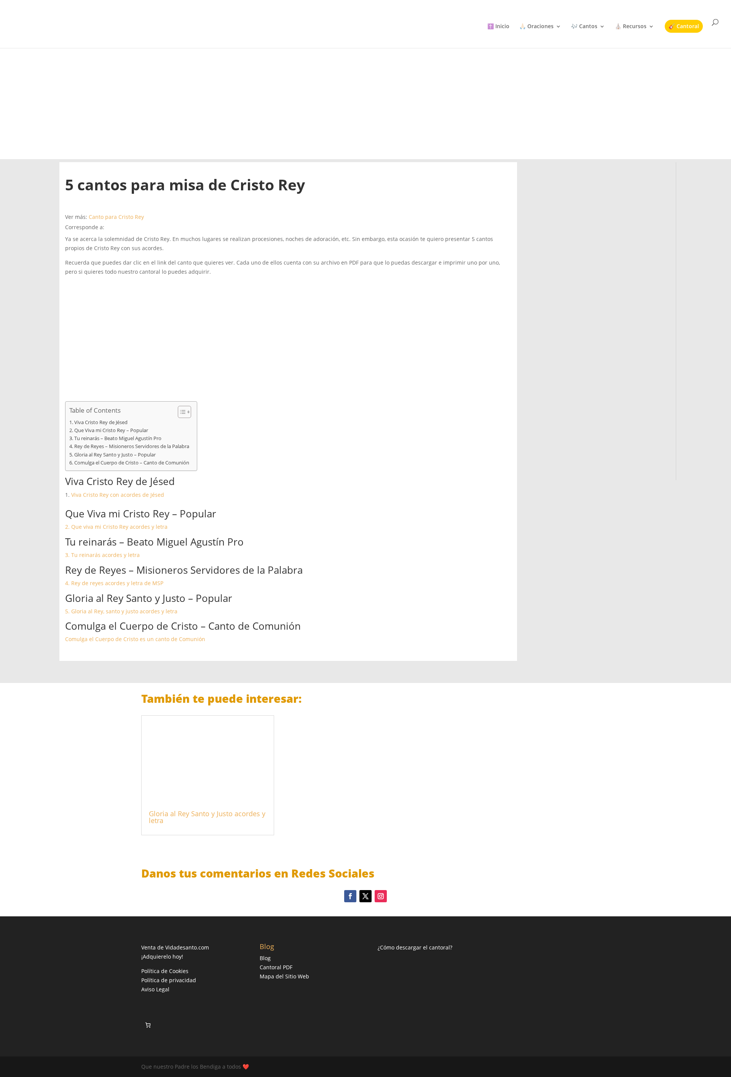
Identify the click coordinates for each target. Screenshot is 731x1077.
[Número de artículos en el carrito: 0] (148, 1025)
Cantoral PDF (276, 967)
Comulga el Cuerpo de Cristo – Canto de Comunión (131, 463)
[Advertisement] (365, 94)
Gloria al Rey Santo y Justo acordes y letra (207, 817)
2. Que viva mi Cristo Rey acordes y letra (116, 526)
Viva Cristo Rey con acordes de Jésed (117, 494)
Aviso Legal (155, 989)
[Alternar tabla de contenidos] (180, 411)
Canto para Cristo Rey (116, 216)
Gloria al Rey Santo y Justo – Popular (115, 455)
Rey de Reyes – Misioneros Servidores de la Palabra (131, 446)
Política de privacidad (168, 980)
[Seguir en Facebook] (350, 896)
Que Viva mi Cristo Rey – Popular (111, 430)
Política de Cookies (164, 971)
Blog (265, 958)
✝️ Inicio (498, 27)
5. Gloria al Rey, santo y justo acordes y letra (121, 611)
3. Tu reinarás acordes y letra (102, 554)
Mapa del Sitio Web (284, 976)
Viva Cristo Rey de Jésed (101, 422)
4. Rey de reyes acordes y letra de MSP (114, 583)
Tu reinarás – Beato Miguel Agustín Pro (117, 438)
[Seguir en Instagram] (381, 896)
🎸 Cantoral (684, 26)
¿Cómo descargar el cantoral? (415, 947)
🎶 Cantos (584, 27)
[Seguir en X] (365, 896)
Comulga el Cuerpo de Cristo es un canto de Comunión (135, 639)
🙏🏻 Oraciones (536, 27)
